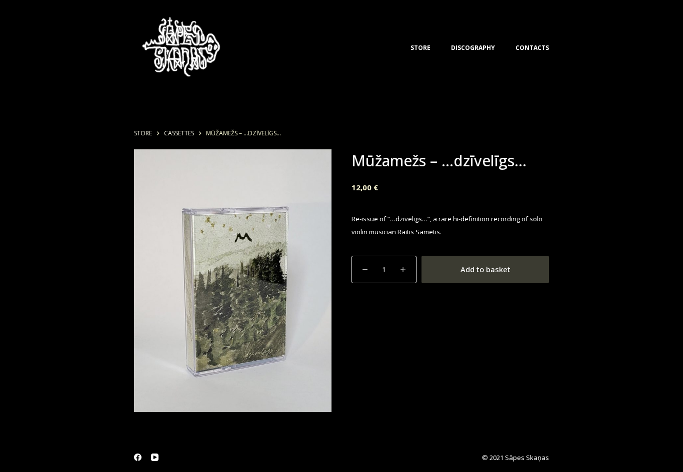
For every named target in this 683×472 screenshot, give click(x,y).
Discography (473, 47)
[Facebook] (138, 457)
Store (420, 47)
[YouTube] (154, 457)
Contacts (532, 47)
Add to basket (485, 269)
